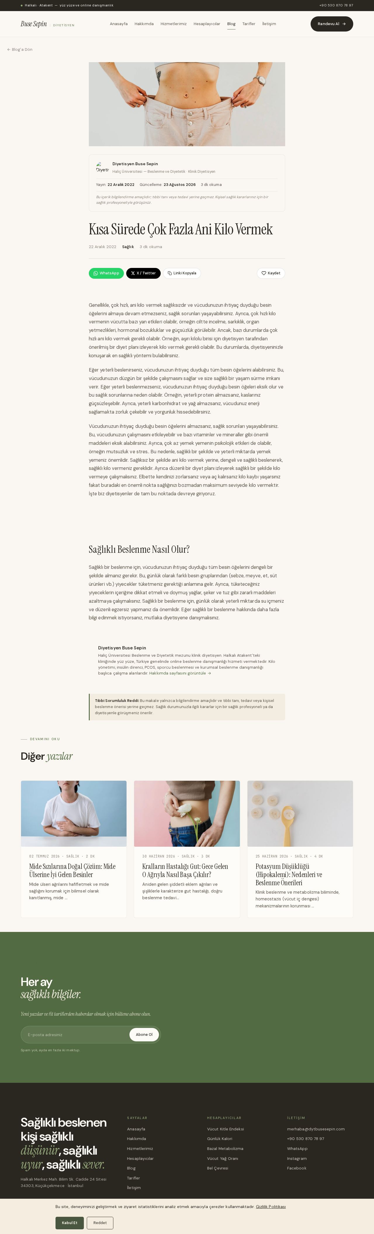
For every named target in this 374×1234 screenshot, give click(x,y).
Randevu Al (332, 23)
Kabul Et (69, 1222)
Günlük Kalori (219, 1138)
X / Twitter (146, 273)
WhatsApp (109, 273)
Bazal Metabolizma (225, 1148)
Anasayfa (119, 23)
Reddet (100, 1222)
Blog (231, 23)
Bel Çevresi (217, 1168)
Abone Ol (144, 1034)
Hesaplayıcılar (207, 23)
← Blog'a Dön (19, 49)
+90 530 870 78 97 (336, 5)
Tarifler (249, 23)
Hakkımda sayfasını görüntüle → (180, 673)
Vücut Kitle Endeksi (225, 1129)
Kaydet (274, 273)
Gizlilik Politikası (271, 1206)
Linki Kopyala (185, 273)
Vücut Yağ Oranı (222, 1158)
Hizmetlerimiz (174, 23)
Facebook (297, 1168)
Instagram (297, 1158)
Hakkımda (144, 23)
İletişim (269, 23)
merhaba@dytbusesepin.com (316, 1129)
